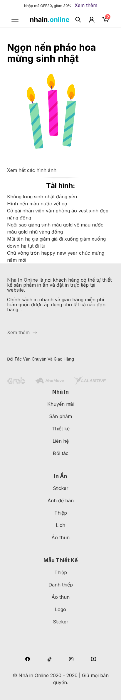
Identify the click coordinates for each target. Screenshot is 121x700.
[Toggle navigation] (15, 19)
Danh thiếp (60, 585)
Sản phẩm (60, 416)
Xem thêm (86, 5)
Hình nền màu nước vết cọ (37, 204)
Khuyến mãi (60, 404)
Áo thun (60, 537)
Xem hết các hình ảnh (31, 170)
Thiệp (60, 513)
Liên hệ (61, 441)
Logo (60, 609)
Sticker (60, 488)
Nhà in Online (34, 675)
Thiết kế (61, 429)
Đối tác (60, 453)
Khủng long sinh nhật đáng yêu (42, 196)
